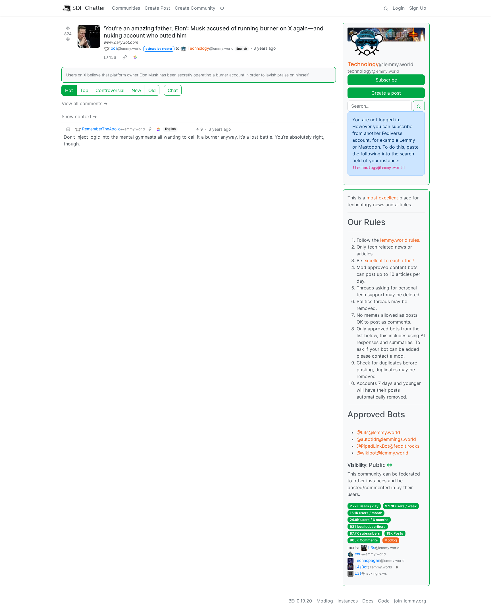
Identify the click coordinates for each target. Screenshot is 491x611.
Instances (348, 601)
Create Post (157, 8)
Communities (126, 8)
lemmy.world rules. (400, 240)
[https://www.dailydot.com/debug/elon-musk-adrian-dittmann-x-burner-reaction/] (89, 36)
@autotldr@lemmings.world (386, 439)
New (136, 90)
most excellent (382, 198)
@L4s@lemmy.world (378, 432)
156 (112, 57)
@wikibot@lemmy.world (382, 453)
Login (399, 8)
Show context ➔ (79, 116)
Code (384, 601)
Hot (69, 90)
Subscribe (386, 80)
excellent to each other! (388, 260)
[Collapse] (68, 129)
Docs (367, 601)
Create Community (195, 8)
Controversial (109, 90)
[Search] (385, 8)
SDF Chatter (88, 8)
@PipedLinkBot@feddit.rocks (388, 446)
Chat (173, 90)
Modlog (390, 540)
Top (84, 90)
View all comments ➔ (84, 103)
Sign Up (417, 8)
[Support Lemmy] (222, 8)
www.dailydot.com (121, 42)
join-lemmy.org (410, 601)
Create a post (386, 93)
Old (152, 90)
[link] (125, 57)
